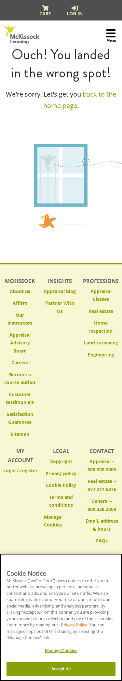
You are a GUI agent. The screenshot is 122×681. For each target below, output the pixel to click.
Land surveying (101, 343)
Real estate (100, 311)
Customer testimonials (20, 398)
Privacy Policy (74, 625)
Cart (45, 13)
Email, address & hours (102, 525)
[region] (61, 617)
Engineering (101, 355)
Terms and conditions (61, 501)
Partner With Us (59, 307)
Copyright (61, 461)
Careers (19, 362)
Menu (111, 40)
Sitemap (20, 434)
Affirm (20, 303)
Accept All (60, 669)
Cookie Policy (61, 485)
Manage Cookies (61, 521)
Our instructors (19, 319)
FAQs (102, 541)
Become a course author (20, 378)
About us (20, 291)
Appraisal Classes (101, 295)
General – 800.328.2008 (102, 505)
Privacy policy (61, 473)
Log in (75, 13)
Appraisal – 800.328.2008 (102, 465)
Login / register (20, 470)
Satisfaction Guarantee (20, 418)
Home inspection (101, 327)
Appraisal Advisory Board (20, 343)
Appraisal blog (60, 291)
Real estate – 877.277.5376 (102, 485)
